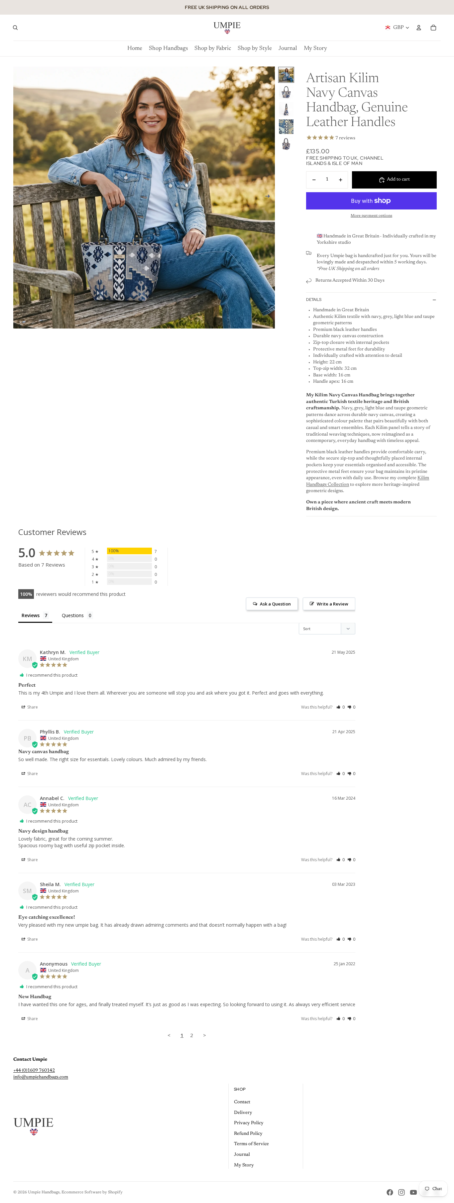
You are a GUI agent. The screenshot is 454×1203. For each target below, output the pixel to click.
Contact (242, 1102)
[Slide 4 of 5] (286, 126)
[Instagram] (401, 1192)
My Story (244, 1165)
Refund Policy (248, 1134)
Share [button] (32, 707)
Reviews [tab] (31, 615)
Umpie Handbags (43, 1192)
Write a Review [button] (332, 604)
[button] (340, 707)
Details (313, 299)
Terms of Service (251, 1144)
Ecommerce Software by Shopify (92, 1192)
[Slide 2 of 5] (286, 92)
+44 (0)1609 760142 (34, 1070)
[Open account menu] (418, 27)
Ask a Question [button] (275, 604)
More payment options (371, 216)
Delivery (243, 1113)
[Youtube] (413, 1192)
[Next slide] (269, 197)
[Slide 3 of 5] (286, 109)
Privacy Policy (249, 1123)
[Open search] (15, 27)
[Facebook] (390, 1192)
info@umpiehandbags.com (40, 1077)
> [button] (204, 1035)
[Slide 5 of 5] (286, 144)
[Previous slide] (18, 197)
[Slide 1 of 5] (286, 74)
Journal (242, 1154)
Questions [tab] (73, 615)
